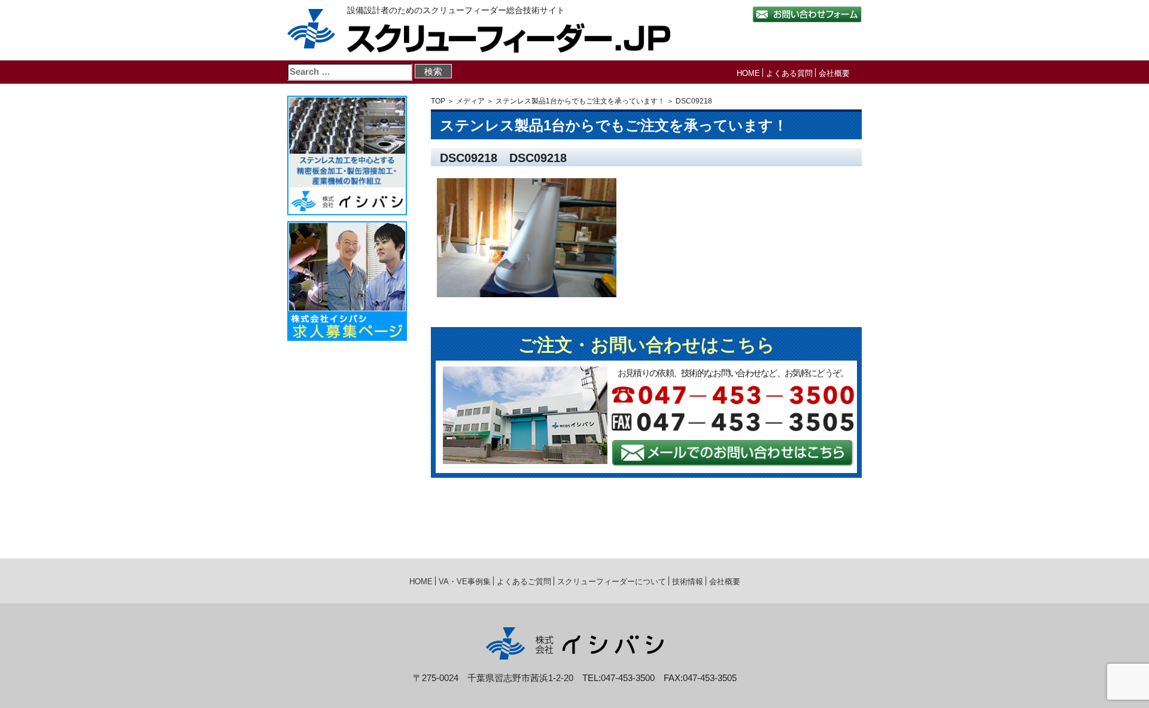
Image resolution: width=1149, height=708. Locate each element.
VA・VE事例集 (465, 581)
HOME (748, 73)
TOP (438, 101)
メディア (470, 101)
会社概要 (834, 73)
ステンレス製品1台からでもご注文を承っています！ (580, 101)
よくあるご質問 (524, 581)
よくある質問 (789, 73)
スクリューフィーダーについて (611, 581)
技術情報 (687, 581)
